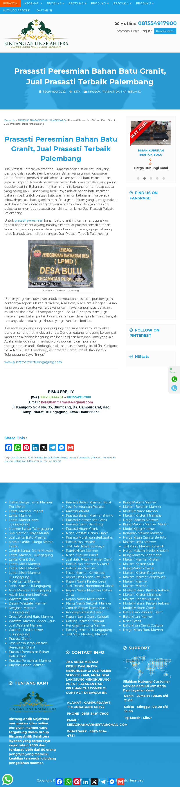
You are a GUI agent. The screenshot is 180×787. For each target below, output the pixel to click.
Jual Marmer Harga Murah (29, 533)
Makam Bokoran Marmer (142, 507)
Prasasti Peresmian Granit (45, 461)
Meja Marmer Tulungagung (30, 590)
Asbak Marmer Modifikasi (28, 595)
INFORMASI (31, 3)
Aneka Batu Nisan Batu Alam (88, 577)
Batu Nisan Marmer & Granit (87, 564)
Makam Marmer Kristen (141, 559)
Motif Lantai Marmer (24, 581)
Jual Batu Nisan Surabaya (85, 546)
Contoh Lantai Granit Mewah (31, 551)
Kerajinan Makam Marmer (142, 533)
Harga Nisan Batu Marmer (143, 630)
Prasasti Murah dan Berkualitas (89, 537)
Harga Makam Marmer (140, 520)
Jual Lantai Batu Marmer (28, 537)
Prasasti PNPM (77, 511)
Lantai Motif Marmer (24, 564)
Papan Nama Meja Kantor (86, 599)
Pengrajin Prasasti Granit (84, 612)
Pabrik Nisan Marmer (82, 551)
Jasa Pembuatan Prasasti (85, 507)
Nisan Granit (132, 621)
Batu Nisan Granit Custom (143, 625)
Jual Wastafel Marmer (25, 625)
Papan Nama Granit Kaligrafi (87, 617)
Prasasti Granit (20, 639)
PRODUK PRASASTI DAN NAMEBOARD (114, 91)
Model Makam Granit (139, 608)
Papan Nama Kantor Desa (86, 581)
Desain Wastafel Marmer (28, 603)
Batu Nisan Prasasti (80, 542)
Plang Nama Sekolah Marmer (88, 603)
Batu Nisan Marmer (81, 568)
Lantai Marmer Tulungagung (31, 555)
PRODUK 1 (54, 3)
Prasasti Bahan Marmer (27, 665)
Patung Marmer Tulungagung (89, 630)
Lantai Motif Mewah (24, 568)
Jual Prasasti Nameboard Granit (90, 586)
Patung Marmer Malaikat (85, 621)
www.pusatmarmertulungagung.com (33, 362)
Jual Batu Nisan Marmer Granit (89, 559)
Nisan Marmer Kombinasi (85, 573)
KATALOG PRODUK (16, 10)
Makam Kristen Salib (138, 564)
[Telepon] (174, 388)
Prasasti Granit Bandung (84, 524)
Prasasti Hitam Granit (82, 529)
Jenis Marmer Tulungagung (30, 586)
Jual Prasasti (19, 457)
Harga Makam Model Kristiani (145, 551)
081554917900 (157, 23)
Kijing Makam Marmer (140, 502)
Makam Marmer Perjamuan (144, 577)
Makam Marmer (135, 581)
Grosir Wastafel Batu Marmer (31, 617)
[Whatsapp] (174, 379)
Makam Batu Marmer (139, 542)
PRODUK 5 (143, 3)
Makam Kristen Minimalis (142, 515)
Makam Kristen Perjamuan (143, 573)
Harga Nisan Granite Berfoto (144, 537)
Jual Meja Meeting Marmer (86, 634)
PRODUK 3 (98, 3)
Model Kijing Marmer (139, 529)
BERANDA (10, 3)
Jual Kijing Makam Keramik (143, 546)
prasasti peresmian (29, 220)
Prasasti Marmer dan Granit (86, 520)
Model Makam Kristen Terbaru (146, 590)
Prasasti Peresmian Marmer (30, 661)
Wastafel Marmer (22, 599)
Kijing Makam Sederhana (142, 555)
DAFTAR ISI (44, 10)
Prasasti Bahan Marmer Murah (89, 502)
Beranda (9, 120)
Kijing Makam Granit (138, 568)
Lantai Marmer (20, 515)
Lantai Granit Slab (22, 559)
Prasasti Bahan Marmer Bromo (89, 515)
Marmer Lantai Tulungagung (31, 529)
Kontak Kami (165, 31)
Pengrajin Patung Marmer (86, 625)
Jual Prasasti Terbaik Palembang (47, 457)
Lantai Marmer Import (26, 511)
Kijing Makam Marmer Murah (145, 524)
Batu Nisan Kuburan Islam (143, 612)
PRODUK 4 (120, 3)
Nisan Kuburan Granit (82, 555)
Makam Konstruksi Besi (141, 599)
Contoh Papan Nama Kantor (88, 608)
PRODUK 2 (76, 3)
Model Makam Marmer (140, 511)
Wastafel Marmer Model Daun (32, 621)
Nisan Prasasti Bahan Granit (87, 533)
